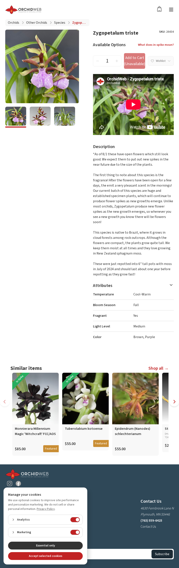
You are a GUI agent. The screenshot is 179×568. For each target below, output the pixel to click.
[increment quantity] (116, 60)
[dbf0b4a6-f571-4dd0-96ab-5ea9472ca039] (64, 117)
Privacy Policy (46, 509)
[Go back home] (23, 9)
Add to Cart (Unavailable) (134, 61)
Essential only (45, 545)
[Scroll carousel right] (174, 401)
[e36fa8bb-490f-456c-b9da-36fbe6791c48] (40, 117)
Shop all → (158, 368)
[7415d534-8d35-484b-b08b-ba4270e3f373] (15, 117)
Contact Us (148, 526)
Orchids (13, 22)
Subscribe (162, 554)
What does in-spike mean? (156, 45)
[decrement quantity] (97, 60)
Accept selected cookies (45, 556)
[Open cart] (160, 8)
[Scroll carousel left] (5, 401)
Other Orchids (36, 22)
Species (59, 22)
